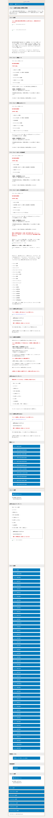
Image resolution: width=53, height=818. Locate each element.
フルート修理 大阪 (17, 672)
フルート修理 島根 (17, 691)
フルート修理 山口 (17, 702)
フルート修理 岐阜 (17, 649)
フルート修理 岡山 (17, 695)
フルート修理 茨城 (17, 600)
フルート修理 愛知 (17, 657)
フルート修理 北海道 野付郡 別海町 (20, 484)
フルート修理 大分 (17, 736)
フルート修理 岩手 (17, 581)
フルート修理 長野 (17, 645)
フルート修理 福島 (17, 596)
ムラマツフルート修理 (14, 791)
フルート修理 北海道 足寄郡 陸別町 (20, 450)
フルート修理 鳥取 (17, 687)
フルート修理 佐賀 (17, 725)
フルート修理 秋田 (17, 588)
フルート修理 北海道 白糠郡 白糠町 (20, 480)
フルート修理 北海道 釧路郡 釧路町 (20, 457)
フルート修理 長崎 (17, 729)
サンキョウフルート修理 (14, 810)
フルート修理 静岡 (17, 653)
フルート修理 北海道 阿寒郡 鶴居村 (20, 476)
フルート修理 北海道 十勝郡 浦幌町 (20, 453)
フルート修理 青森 (17, 577)
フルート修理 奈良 (17, 679)
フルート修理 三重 (17, 660)
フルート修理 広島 (17, 698)
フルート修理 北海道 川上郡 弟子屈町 (21, 472)
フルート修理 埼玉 (17, 611)
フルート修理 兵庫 (17, 676)
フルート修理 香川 (17, 710)
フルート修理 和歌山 (17, 683)
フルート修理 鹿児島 (17, 744)
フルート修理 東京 (17, 619)
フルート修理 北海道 (17, 446)
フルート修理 (16, 569)
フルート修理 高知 (17, 717)
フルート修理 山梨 (17, 641)
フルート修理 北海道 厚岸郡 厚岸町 (20, 461)
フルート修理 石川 (17, 634)
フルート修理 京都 (17, 668)
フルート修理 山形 (17, 592)
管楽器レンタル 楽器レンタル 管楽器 (20, 758)
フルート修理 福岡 (17, 721)
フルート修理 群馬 (17, 607)
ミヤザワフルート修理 (14, 806)
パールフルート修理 (13, 799)
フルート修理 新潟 (17, 626)
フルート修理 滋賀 (17, 664)
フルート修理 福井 (17, 638)
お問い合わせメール (19, 4)
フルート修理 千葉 (17, 615)
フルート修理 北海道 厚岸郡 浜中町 (20, 465)
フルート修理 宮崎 (17, 740)
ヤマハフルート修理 (13, 795)
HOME (12, 4)
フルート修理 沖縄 (17, 748)
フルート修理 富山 (17, 630)
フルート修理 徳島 (17, 706)
